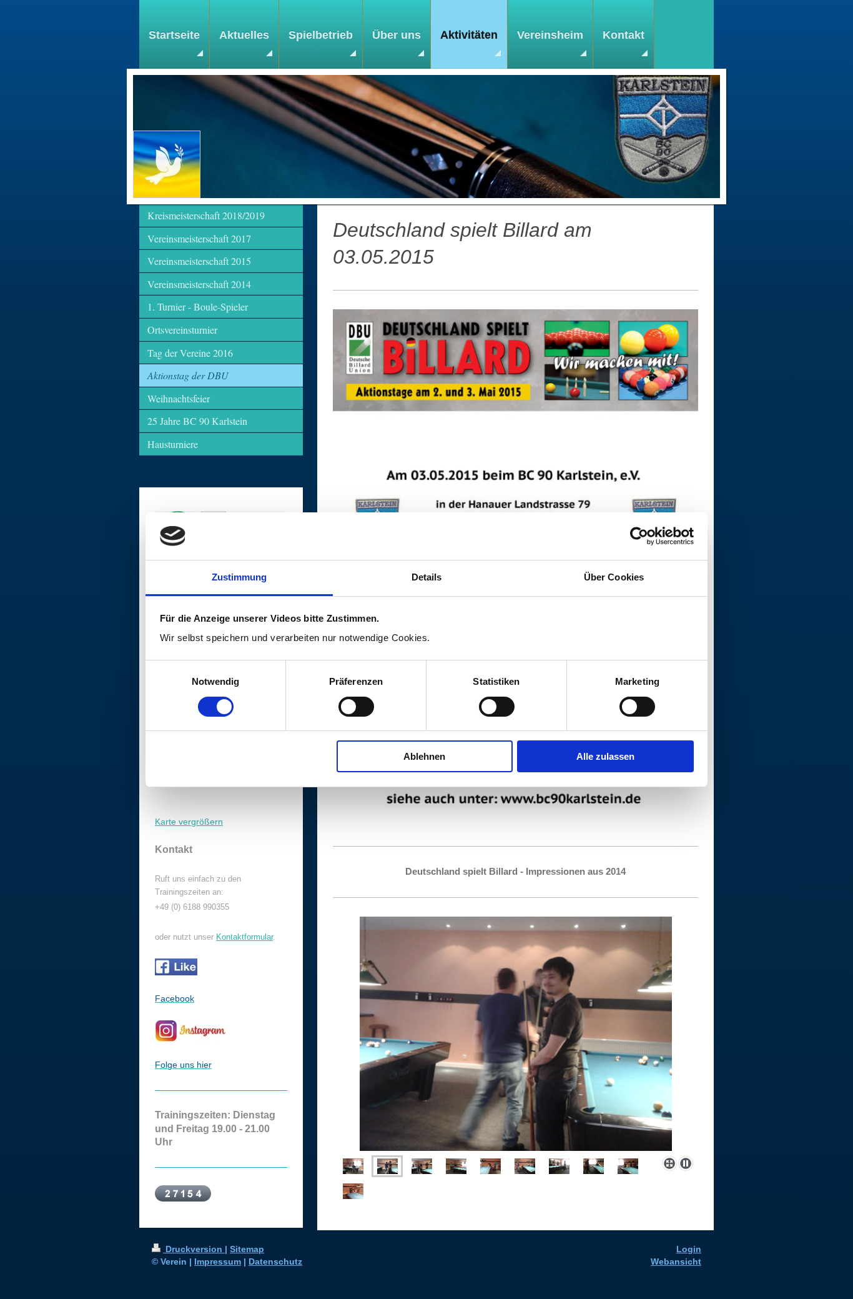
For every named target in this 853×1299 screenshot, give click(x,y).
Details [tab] (427, 577)
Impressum (217, 1262)
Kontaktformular (244, 937)
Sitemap (247, 1249)
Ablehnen (424, 756)
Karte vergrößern (189, 822)
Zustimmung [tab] (239, 577)
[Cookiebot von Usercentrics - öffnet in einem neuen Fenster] (639, 536)
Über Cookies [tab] (614, 577)
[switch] (356, 707)
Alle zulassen (605, 756)
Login (688, 1249)
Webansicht (676, 1262)
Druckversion (194, 1249)
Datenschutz (275, 1262)
